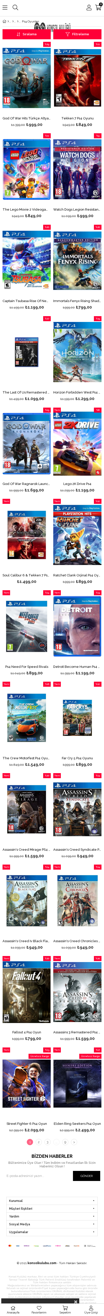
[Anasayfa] (8, 21)
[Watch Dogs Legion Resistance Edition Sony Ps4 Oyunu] (77, 169)
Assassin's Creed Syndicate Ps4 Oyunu (77, 849)
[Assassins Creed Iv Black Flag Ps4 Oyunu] (27, 901)
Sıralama (30, 34)
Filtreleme (80, 34)
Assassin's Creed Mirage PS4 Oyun (27, 849)
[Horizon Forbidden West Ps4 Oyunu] (77, 352)
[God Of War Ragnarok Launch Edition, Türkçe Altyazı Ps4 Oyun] (27, 444)
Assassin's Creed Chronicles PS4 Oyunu (77, 941)
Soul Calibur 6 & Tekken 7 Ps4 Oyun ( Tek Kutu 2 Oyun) (27, 575)
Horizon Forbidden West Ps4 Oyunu (77, 392)
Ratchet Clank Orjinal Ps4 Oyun (77, 575)
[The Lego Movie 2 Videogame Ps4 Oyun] (27, 169)
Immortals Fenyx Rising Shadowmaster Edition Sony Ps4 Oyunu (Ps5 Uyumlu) (77, 301)
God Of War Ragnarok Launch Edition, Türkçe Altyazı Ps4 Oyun (27, 484)
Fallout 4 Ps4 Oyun (26, 1032)
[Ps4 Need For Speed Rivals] (27, 626)
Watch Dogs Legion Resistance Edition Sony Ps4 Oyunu (77, 209)
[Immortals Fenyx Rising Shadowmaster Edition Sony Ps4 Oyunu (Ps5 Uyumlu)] (77, 261)
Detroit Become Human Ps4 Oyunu (77, 667)
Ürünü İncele (36, 85)
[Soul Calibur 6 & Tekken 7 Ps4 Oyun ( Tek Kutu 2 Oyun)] (27, 535)
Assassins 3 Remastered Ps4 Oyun (77, 1032)
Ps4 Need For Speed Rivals (26, 667)
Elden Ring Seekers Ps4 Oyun (77, 1124)
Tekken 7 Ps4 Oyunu (77, 118)
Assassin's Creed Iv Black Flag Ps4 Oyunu (27, 941)
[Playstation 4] (17, 21)
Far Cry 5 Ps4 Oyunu (77, 758)
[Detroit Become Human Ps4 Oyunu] (77, 626)
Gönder (87, 1176)
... (56, 1142)
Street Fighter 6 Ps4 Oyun (27, 1124)
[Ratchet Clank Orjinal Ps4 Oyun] (77, 535)
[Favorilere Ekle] (26, 85)
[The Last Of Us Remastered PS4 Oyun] (27, 352)
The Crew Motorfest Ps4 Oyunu (27, 758)
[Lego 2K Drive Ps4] (77, 444)
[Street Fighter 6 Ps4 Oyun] (27, 1083)
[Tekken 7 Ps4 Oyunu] (77, 78)
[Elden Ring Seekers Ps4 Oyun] (77, 1083)
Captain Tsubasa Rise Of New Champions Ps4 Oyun (27, 301)
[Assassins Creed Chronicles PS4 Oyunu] (77, 901)
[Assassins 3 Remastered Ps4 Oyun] (77, 992)
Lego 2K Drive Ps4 (77, 484)
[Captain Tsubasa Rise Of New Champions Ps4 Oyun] (27, 261)
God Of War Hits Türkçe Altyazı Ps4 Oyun (27, 118)
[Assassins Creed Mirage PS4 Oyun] (27, 809)
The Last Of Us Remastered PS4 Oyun (27, 392)
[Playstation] (13, 21)
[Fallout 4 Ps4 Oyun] (27, 992)
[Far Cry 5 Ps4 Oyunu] (77, 718)
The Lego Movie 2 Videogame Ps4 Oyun (27, 209)
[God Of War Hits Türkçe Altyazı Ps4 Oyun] (27, 78)
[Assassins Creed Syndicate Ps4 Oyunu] (77, 809)
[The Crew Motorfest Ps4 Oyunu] (27, 718)
